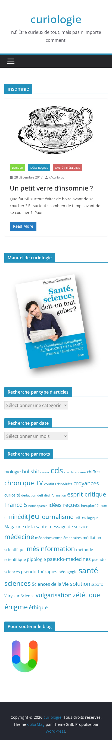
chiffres (94, 471)
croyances (86, 483)
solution (80, 583)
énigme (16, 606)
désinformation (55, 495)
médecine (19, 536)
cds (57, 470)
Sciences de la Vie (50, 584)
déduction (28, 495)
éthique (38, 607)
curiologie (56, 18)
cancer (44, 472)
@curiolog (56, 177)
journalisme (56, 516)
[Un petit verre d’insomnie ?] (56, 129)
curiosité (12, 495)
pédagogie (67, 571)
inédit (20, 517)
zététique (86, 594)
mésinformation (51, 548)
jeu (34, 516)
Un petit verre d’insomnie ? (51, 187)
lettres (80, 517)
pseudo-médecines (69, 558)
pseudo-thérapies (39, 572)
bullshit (30, 471)
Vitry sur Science (19, 595)
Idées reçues (39, 168)
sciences (17, 583)
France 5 (15, 505)
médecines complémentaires (58, 537)
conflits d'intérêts (58, 484)
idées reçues (64, 505)
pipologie (36, 559)
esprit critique (86, 494)
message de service (68, 527)
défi (40, 495)
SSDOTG (97, 585)
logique (92, 517)
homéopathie (37, 506)
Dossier (17, 168)
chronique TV (23, 483)
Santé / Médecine (67, 168)
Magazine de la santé (25, 527)
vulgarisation (54, 595)
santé (88, 570)
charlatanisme (75, 472)
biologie (12, 471)
